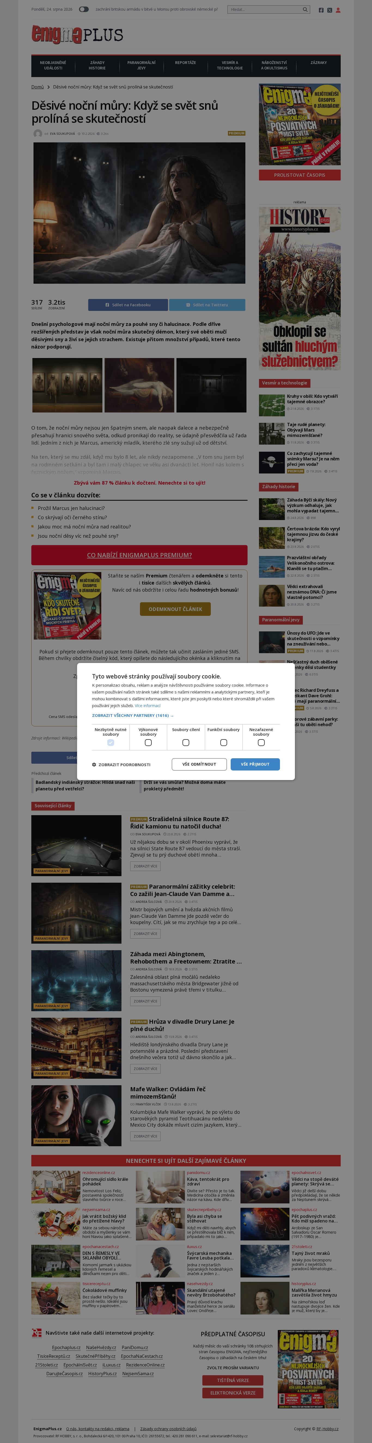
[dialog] (186, 721)
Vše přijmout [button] (255, 764)
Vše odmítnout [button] (199, 764)
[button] (186, 715)
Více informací (147, 705)
